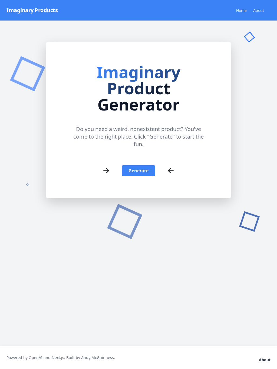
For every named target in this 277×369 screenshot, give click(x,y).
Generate (138, 171)
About (258, 10)
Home (241, 10)
